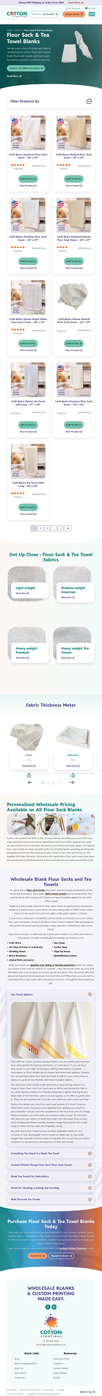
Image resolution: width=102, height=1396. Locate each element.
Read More (12, 76)
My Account (74, 8)
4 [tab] (59, 783)
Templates (58, 1363)
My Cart (90, 8)
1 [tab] (43, 783)
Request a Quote (60, 1255)
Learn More (74, 3)
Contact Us (36, 1255)
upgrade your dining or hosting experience (52, 965)
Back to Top (86, 1392)
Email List (19, 1368)
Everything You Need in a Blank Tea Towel (35, 1153)
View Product (27, 186)
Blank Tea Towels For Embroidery (30, 1176)
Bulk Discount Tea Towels (25, 1199)
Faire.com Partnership (29, 1390)
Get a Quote (20, 1373)
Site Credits (12, 1390)
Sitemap (60, 1390)
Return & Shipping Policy (26, 1363)
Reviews (57, 1377)
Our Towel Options (22, 994)
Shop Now (21, 593)
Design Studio (72, 14)
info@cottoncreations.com (52, 1344)
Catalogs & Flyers (61, 1358)
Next (72, 782)
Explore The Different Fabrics (25, 68)
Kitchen (18, 30)
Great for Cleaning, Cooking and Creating (35, 1187)
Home (9, 30)
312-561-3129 (52, 1341)
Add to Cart (72, 343)
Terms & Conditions (15, 1394)
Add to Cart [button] (26, 178)
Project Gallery (60, 1373)
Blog (17, 1358)
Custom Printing (60, 1368)
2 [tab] (48, 783)
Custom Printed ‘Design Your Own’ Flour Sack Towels (41, 1164)
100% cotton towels (55, 893)
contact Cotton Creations (73, 1248)
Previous (30, 782)
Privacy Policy (48, 1390)
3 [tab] (53, 783)
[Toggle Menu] (91, 14)
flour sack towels (36, 890)
